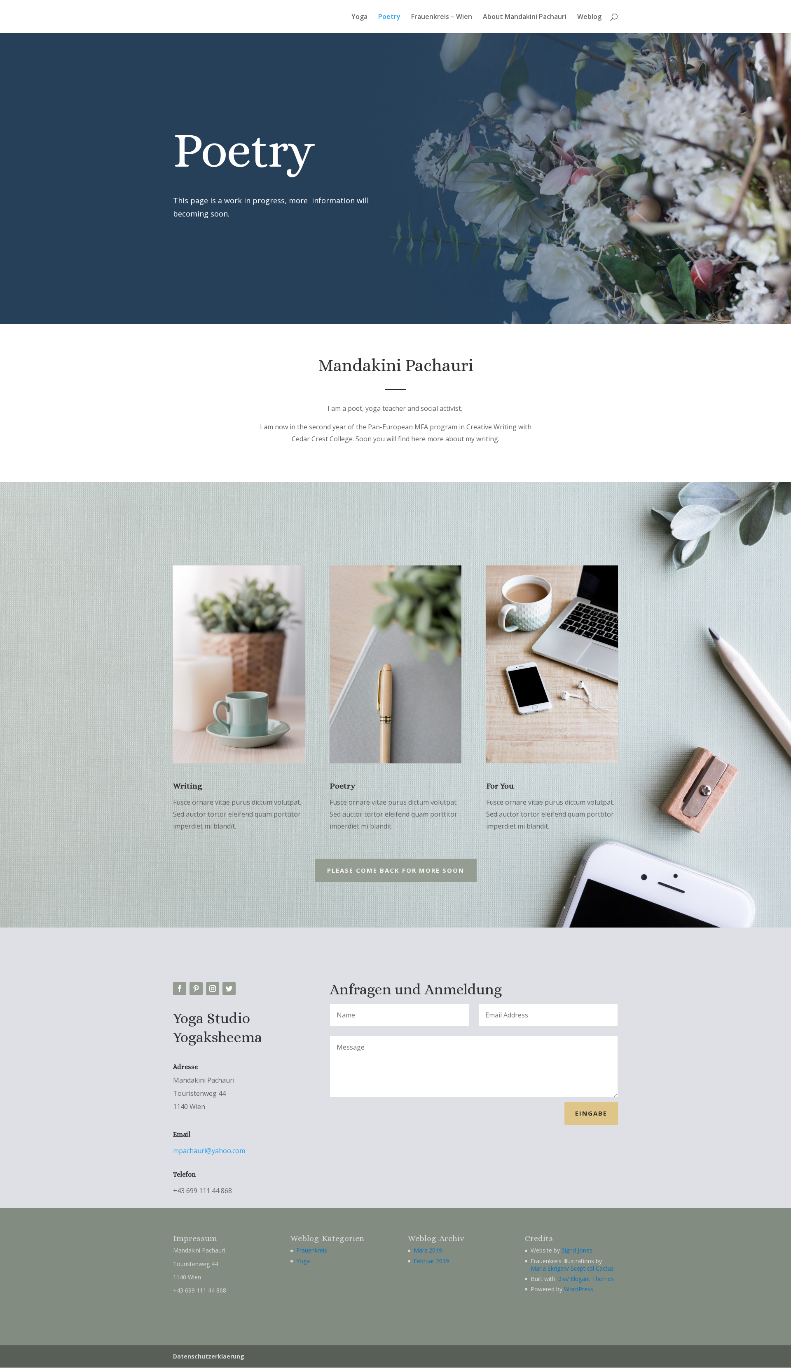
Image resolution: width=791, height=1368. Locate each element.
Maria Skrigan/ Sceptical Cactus (572, 1268)
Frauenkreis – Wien (441, 17)
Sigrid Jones (577, 1250)
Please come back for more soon (395, 870)
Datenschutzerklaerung (208, 1356)
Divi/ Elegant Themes (585, 1279)
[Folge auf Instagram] (212, 988)
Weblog (589, 17)
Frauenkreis (311, 1250)
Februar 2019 (431, 1261)
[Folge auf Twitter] (229, 988)
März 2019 (428, 1250)
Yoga (359, 17)
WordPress (578, 1289)
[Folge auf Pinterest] (196, 988)
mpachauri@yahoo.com (209, 1150)
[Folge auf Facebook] (179, 988)
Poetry (389, 17)
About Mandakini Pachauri (524, 17)
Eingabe (591, 1113)
